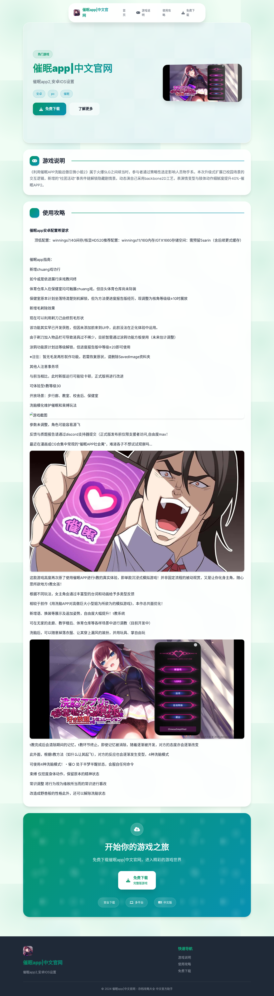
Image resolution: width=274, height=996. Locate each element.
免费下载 (184, 971)
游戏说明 (184, 957)
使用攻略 (184, 964)
